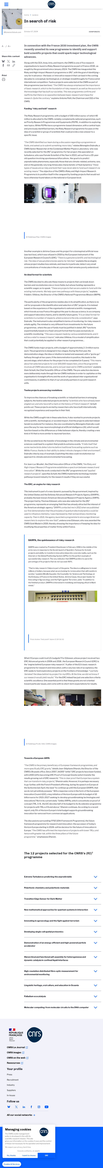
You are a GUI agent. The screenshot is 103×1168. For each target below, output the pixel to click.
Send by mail (8, 65)
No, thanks (11, 1155)
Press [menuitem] (9, 1074)
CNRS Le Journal (16, 1047)
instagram (39, 1106)
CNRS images (14, 1052)
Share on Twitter (8, 61)
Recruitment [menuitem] (12, 1080)
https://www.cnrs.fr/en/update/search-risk (13, 65)
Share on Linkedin (13, 61)
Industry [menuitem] (11, 1085)
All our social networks (17, 1115)
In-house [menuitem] (11, 1095)
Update (35, 15)
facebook (31, 1106)
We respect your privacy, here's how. (18, 1147)
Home (26, 15)
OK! (46, 1155)
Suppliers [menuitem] (11, 1090)
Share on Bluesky (3, 61)
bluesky (9, 1106)
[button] (11, 1164)
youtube (46, 1106)
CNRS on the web (16, 1057)
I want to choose (29, 1155)
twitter (16, 1106)
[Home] (51, 4)
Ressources (13, 1063)
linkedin (24, 1106)
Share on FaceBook (3, 65)
